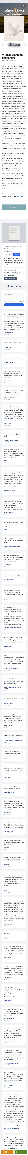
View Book (7, 254)
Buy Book (16, 254)
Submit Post (14, 305)
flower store (19, 196)
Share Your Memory (10, 278)
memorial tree (21, 194)
